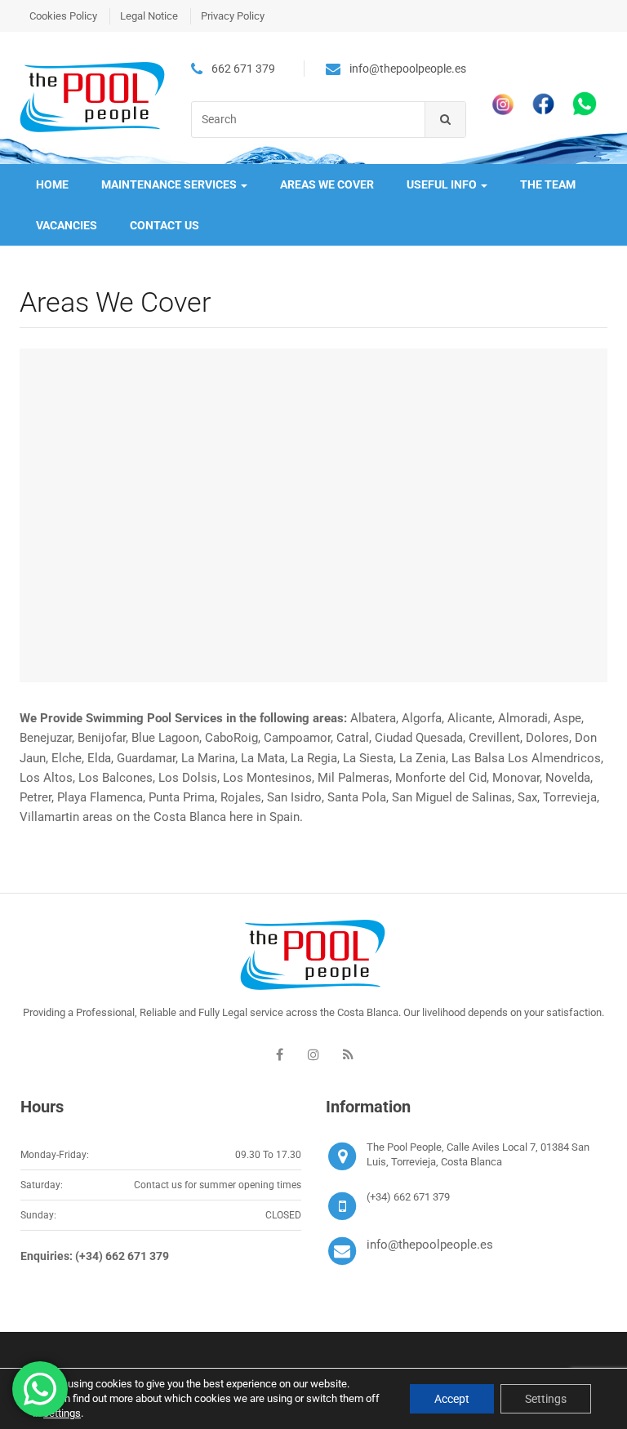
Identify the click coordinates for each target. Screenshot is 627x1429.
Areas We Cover (327, 184)
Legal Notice (149, 16)
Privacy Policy (233, 16)
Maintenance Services (170, 184)
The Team (548, 184)
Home (52, 184)
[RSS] (348, 1054)
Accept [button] (451, 1398)
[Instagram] (313, 1054)
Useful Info (443, 184)
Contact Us (164, 225)
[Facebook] (279, 1054)
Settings (546, 1398)
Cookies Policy (63, 16)
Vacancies (66, 225)
